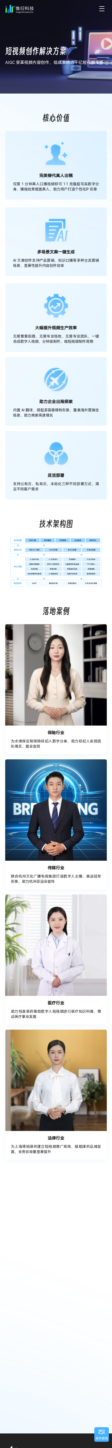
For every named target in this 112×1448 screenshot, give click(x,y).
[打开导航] (102, 9)
